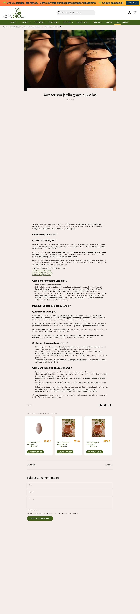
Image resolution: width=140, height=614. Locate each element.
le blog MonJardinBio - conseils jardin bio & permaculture (25, 27)
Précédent (32, 465)
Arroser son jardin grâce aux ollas (52, 27)
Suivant (108, 465)
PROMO (109, 22)
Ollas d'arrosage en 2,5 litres (42, 273)
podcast (125, 22)
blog (117, 22)
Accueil (5, 27)
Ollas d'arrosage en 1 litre (41, 270)
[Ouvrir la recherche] (59, 13)
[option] (39, 435)
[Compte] (129, 13)
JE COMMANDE (132, 3)
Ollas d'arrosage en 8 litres (41, 275)
